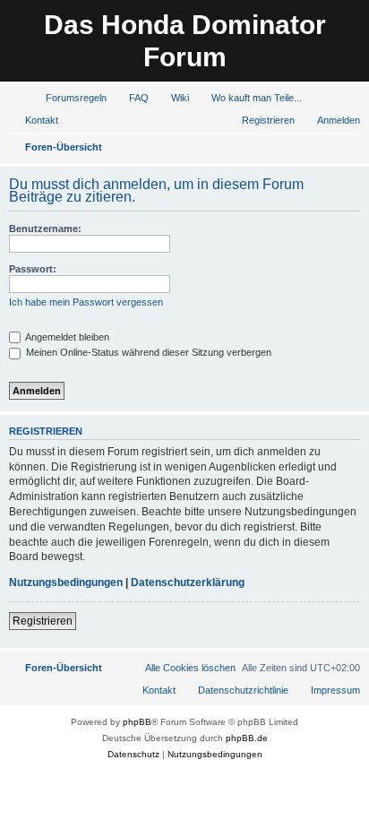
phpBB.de (247, 738)
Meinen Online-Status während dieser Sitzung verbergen (147, 352)
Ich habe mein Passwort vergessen (86, 302)
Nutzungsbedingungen (66, 582)
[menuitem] (68, 97)
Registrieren (43, 621)
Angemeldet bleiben (66, 337)
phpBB (137, 722)
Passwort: (32, 268)
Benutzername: (45, 228)
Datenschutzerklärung (188, 582)
